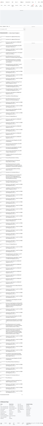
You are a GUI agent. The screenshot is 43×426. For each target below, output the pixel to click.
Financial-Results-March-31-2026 (12, 157)
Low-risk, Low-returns (12, 409)
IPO (0, 410)
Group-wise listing (2, 409)
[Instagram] (38, 424)
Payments (7, 2)
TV (35, 2)
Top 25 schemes (11, 405)
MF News (19, 410)
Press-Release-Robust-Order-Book (12, 361)
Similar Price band (2, 413)
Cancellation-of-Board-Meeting (11, 96)
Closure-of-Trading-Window (11, 116)
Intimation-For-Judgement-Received (12, 36)
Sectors (9, 5)
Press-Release (8, 377)
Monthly (7, 406)
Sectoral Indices (28, 413)
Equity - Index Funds (20, 405)
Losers (24, 5)
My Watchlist (40, 6)
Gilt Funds (10, 410)
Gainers (21, 5)
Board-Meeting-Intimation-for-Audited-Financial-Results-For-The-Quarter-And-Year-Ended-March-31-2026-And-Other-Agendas (14, 165)
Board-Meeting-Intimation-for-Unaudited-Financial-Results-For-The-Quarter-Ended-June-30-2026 (13, 61)
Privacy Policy (10, 423)
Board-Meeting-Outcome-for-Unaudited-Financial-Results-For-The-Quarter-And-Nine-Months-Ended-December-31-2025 (14, 325)
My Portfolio (36, 6)
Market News (2, 418)
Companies (4, 26)
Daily (3, 406)
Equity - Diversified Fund (21, 409)
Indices (5, 5)
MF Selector (10, 418)
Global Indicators (28, 409)
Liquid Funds (10, 414)
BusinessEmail (28, 2)
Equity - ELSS (19, 404)
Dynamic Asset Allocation (12, 415)
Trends (28, 5)
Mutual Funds (13, 6)
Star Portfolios (32, 6)
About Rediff (1, 423)
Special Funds (11, 413)
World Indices (28, 414)
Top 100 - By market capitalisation (4, 415)
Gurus (33, 2)
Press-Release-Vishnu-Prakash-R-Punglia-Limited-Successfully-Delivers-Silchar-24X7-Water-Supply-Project (14, 354)
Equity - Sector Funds (20, 406)
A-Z (0, 405)
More (39, 2)
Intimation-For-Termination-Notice (12, 172)
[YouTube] (40, 424)
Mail (12, 2)
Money (21, 2)
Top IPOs (3, 410)
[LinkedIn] (42, 424)
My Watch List (28, 406)
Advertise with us (28, 415)
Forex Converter (28, 410)
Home (3, 2)
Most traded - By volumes (3, 414)
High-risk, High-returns (12, 406)
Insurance (16, 5)
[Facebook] (36, 424)
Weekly (5, 406)
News (16, 2)
